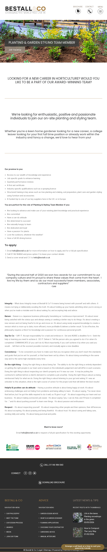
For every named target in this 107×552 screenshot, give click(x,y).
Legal (40, 550)
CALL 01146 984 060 (53, 465)
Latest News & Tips (85, 500)
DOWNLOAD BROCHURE (53, 482)
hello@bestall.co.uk (20, 251)
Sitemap (47, 550)
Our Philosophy (12, 513)
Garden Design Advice (49, 513)
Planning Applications (49, 523)
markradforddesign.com (73, 550)
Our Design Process (14, 523)
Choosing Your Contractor (52, 527)
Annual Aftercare (48, 536)
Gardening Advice (47, 532)
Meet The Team (12, 518)
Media (8, 532)
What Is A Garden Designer (51, 518)
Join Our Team (12, 536)
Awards (9, 527)
